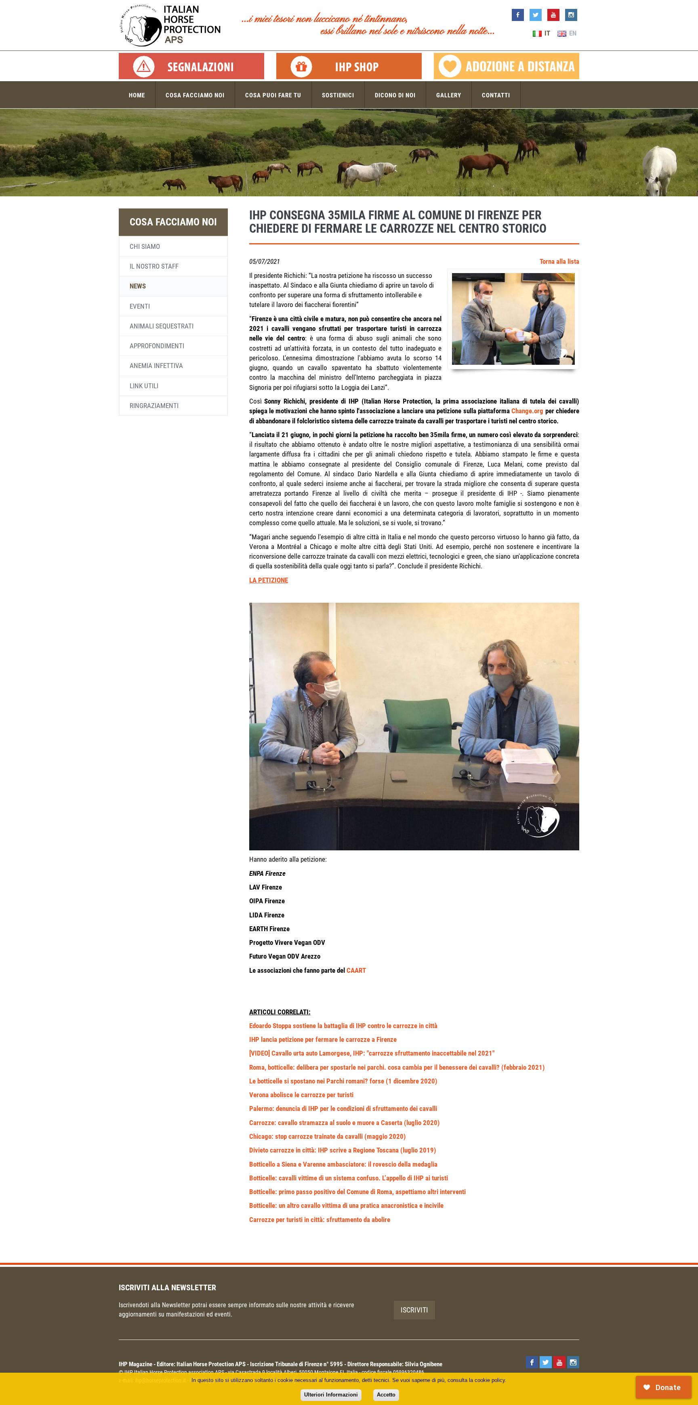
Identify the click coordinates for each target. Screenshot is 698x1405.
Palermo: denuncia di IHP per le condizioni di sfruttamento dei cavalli (343, 1108)
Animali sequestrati (161, 326)
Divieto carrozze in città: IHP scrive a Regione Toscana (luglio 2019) (342, 1150)
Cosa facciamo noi (195, 95)
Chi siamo (145, 246)
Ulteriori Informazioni (331, 1395)
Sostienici (338, 95)
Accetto (386, 1395)
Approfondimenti (157, 346)
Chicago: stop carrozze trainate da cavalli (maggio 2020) (327, 1136)
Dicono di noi (395, 95)
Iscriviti (414, 1310)
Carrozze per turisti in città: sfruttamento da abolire (319, 1220)
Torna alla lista (559, 261)
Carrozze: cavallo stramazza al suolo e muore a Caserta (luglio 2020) (344, 1123)
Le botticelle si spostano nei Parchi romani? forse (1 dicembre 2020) (343, 1081)
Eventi (140, 306)
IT (546, 33)
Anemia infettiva (156, 366)
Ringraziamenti (154, 406)
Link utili (144, 386)
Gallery (448, 95)
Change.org (526, 411)
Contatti (496, 95)
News (138, 286)
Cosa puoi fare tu (273, 95)
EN (572, 33)
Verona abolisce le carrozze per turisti (301, 1095)
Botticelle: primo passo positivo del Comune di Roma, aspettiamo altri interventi (357, 1192)
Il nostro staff (154, 266)
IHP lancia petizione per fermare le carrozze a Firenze (323, 1039)
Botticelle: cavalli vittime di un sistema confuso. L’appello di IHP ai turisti (348, 1178)
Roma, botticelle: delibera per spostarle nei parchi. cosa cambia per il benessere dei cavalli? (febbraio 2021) (397, 1067)
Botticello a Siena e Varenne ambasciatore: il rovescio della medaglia (343, 1164)
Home (137, 95)
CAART (356, 970)
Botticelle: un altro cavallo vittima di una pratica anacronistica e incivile (346, 1205)
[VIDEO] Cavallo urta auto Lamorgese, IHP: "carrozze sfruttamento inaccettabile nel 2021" (371, 1053)
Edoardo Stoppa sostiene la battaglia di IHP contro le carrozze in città (343, 1026)
